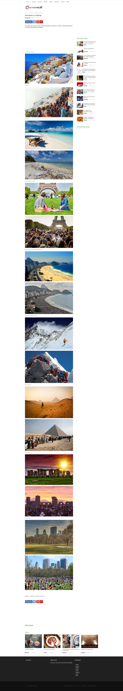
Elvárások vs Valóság (38, 12)
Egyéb (67, 1)
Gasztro (63, 1)
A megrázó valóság (29, 649)
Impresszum (77, 685)
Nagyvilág (56, 1)
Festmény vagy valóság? (49, 649)
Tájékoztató (83, 685)
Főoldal (28, 1)
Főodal (26, 12)
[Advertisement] (49, 42)
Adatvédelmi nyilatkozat (69, 685)
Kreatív (51, 1)
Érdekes (45, 1)
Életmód (40, 1)
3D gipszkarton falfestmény (87, 649)
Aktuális (34, 1)
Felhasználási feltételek (91, 685)
